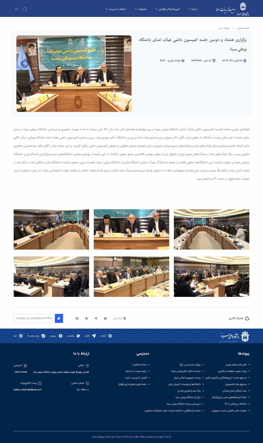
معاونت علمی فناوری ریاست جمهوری (229, 411)
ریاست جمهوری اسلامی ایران (187, 378)
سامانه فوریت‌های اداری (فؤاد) (132, 384)
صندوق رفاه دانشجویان (236, 384)
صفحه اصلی (243, 28)
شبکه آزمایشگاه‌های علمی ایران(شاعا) (229, 397)
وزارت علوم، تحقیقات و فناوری (232, 371)
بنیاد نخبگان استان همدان (235, 391)
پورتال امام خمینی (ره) (190, 365)
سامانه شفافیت (139, 365)
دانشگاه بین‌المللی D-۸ (236, 404)
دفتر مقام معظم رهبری (236, 365)
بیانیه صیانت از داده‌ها (136, 371)
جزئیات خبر (224, 28)
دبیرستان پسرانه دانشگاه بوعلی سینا (184, 404)
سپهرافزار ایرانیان (98, 436)
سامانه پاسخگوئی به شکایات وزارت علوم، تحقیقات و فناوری (173, 411)
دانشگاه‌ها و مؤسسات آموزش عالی (184, 384)
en (16, 9)
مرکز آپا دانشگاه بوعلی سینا (188, 397)
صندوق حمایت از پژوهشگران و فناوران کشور (226, 378)
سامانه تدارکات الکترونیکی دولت (186, 371)
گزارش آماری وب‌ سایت (136, 378)
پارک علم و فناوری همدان (189, 391)
